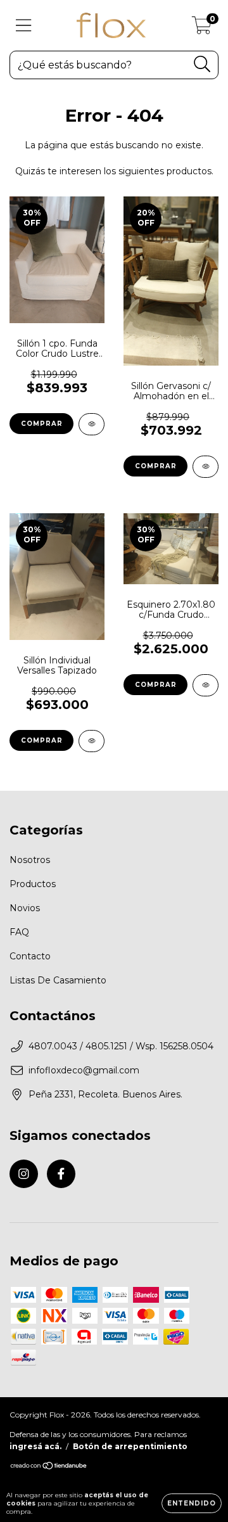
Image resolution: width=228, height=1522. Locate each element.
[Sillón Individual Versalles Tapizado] (91, 741)
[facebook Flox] (61, 1174)
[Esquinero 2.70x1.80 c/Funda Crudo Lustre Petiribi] (205, 685)
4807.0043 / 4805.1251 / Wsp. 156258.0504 (120, 1046)
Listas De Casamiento (58, 980)
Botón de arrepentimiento (130, 1446)
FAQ (19, 932)
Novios (25, 908)
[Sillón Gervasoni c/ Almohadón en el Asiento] (205, 467)
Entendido (191, 1503)
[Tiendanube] (49, 1467)
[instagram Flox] (24, 1174)
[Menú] (24, 25)
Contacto (30, 956)
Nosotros (30, 860)
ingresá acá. (35, 1446)
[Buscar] (202, 64)
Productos (33, 884)
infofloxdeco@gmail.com (83, 1070)
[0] (201, 28)
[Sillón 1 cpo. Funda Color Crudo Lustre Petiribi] (91, 424)
